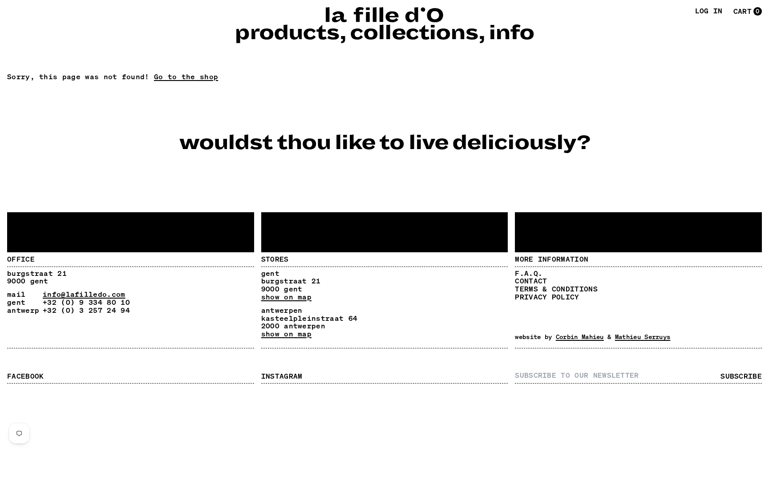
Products (287, 33)
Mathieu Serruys (643, 336)
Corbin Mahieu (580, 336)
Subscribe (741, 376)
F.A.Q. (528, 273)
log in (709, 11)
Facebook (25, 376)
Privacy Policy (547, 296)
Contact (531, 280)
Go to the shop (186, 76)
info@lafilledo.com (84, 294)
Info (511, 33)
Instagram (282, 376)
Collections (414, 33)
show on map (286, 297)
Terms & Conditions (556, 288)
